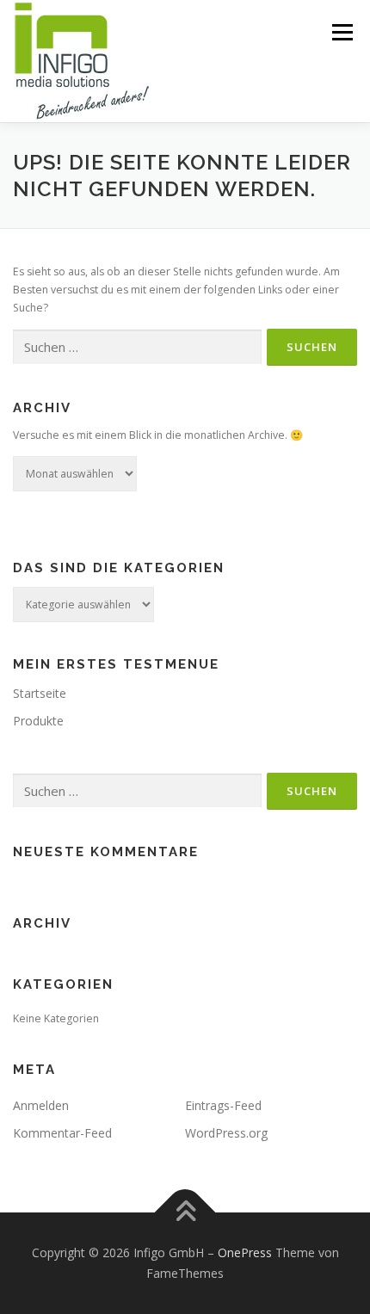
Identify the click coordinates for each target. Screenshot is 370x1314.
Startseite (39, 693)
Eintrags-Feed (223, 1105)
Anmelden (41, 1105)
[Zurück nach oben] (185, 1212)
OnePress (245, 1252)
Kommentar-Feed (62, 1133)
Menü (341, 32)
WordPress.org (226, 1133)
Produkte (38, 721)
